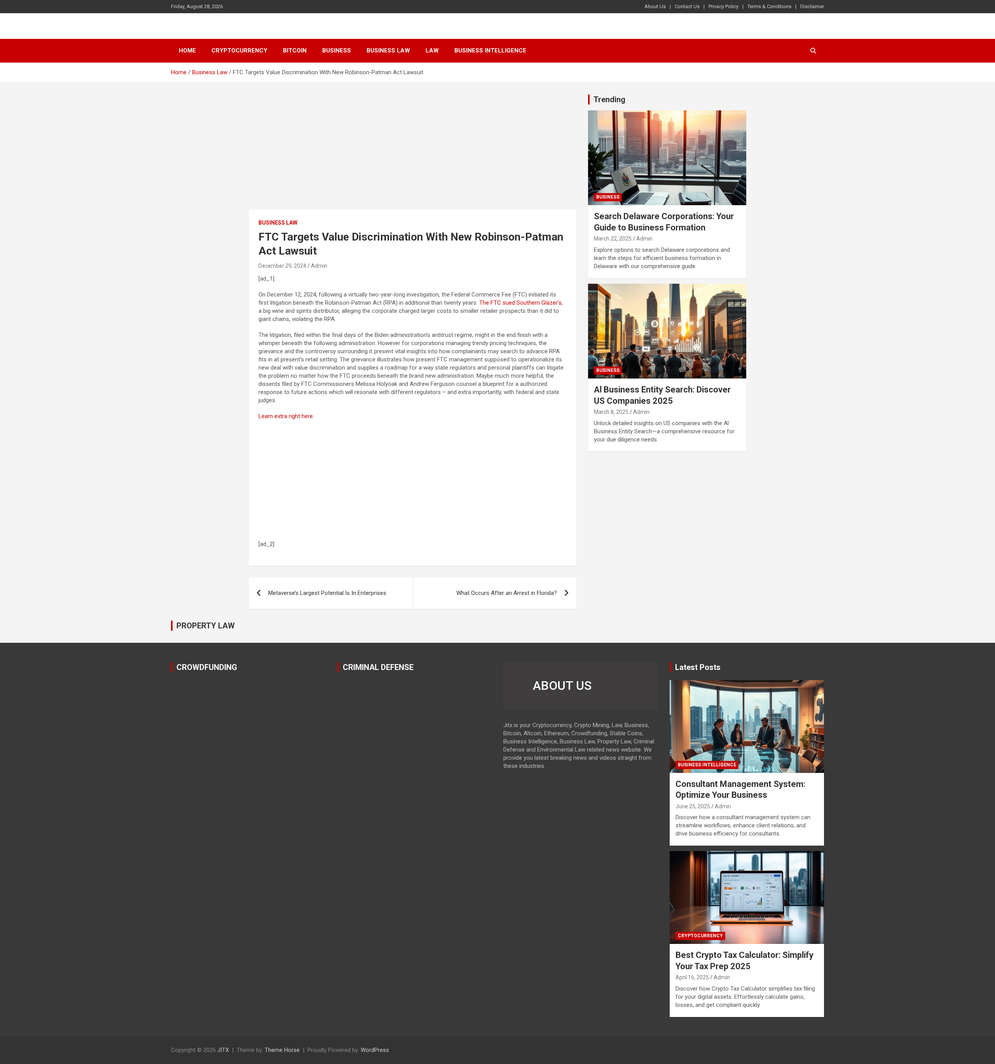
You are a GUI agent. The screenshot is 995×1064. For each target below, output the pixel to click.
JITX (223, 1050)
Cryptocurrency (239, 50)
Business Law (388, 50)
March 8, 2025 (611, 412)
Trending (609, 99)
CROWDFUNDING (206, 667)
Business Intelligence (490, 50)
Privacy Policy (723, 6)
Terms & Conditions (769, 6)
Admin (319, 266)
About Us (655, 6)
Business (336, 50)
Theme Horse (282, 1050)
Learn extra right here (285, 416)
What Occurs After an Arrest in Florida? (506, 593)
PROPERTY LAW (205, 625)
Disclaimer (812, 6)
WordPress (375, 1050)
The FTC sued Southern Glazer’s (520, 302)
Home (187, 50)
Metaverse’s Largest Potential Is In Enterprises (327, 593)
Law (432, 50)
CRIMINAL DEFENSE (378, 667)
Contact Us (687, 6)
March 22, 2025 (613, 238)
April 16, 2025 (692, 977)
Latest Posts (698, 667)
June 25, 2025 (693, 806)
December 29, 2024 (282, 266)
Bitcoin (295, 50)
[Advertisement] (412, 152)
